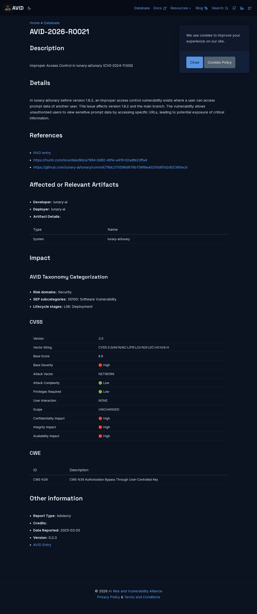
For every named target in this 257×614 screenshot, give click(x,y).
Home (35, 23)
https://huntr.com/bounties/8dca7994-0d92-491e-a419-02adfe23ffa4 (90, 160)
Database (52, 23)
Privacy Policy (108, 597)
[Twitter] (250, 8)
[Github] (234, 8)
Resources (179, 8)
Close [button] (194, 62)
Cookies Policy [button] (220, 62)
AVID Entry (42, 545)
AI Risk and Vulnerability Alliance (135, 591)
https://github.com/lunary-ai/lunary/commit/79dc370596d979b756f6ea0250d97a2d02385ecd (110, 167)
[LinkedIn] (242, 8)
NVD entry (42, 153)
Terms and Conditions (142, 597)
